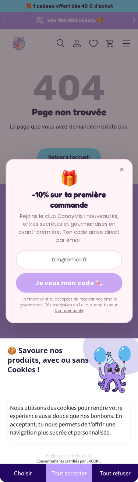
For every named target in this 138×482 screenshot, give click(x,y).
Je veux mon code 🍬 (69, 283)
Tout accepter (69, 473)
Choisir (23, 473)
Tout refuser (115, 473)
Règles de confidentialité (69, 455)
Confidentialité (69, 310)
